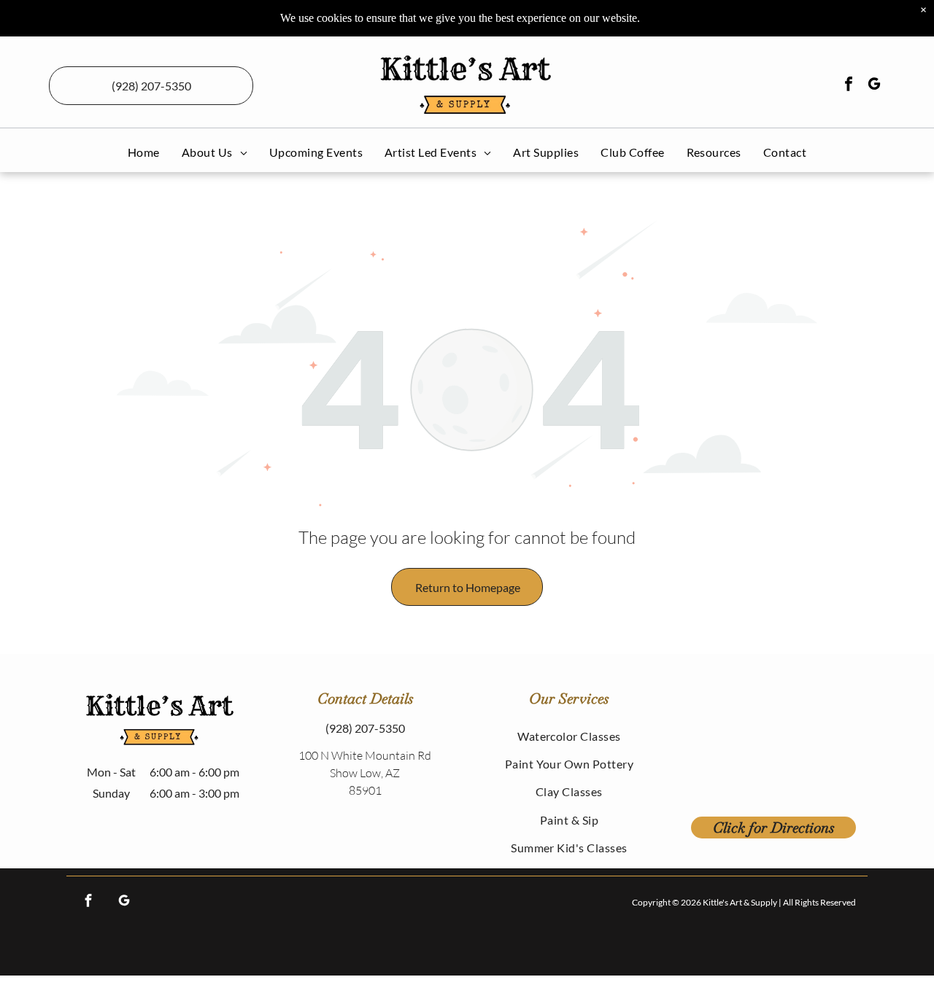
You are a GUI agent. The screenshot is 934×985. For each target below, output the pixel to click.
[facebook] (849, 85)
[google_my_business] (874, 85)
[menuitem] (144, 152)
